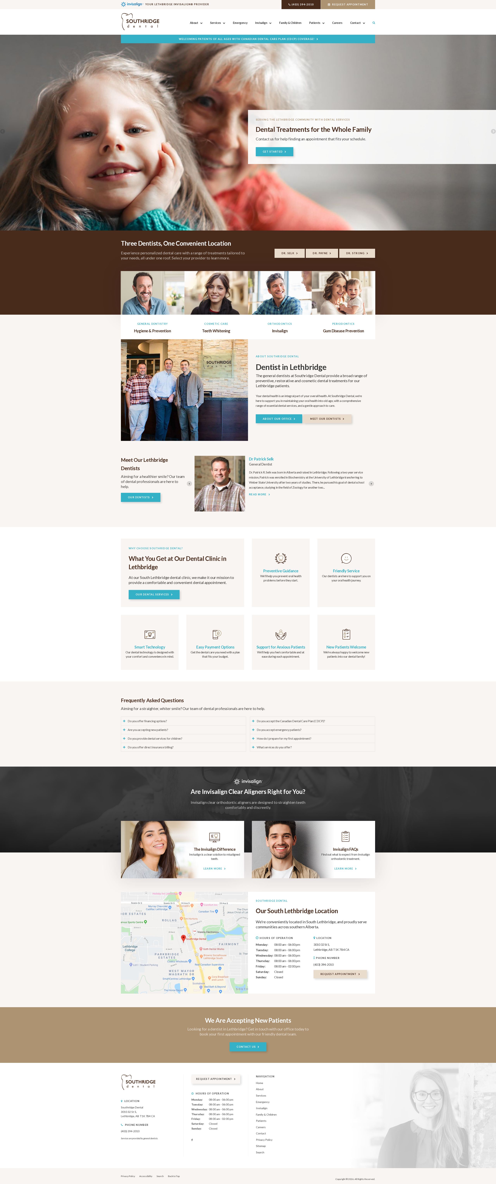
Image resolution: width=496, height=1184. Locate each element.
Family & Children (290, 22)
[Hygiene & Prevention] (152, 293)
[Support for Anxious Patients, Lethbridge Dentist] (281, 641)
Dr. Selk (288, 253)
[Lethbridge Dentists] (346, 565)
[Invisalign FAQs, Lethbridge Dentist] (345, 844)
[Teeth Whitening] (216, 293)
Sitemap (261, 1146)
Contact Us (246, 1046)
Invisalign (261, 22)
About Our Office (277, 418)
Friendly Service (346, 570)
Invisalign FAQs (345, 849)
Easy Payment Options (215, 647)
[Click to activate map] (184, 943)
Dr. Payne (320, 253)
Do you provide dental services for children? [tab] (155, 738)
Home (259, 1083)
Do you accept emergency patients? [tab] (279, 729)
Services (215, 22)
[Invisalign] (280, 293)
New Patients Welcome (346, 647)
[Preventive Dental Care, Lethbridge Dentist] (281, 565)
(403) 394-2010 (303, 4)
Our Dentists (139, 497)
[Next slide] (371, 483)
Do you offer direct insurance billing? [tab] (151, 747)
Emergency (240, 22)
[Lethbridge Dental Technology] (150, 641)
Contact (355, 22)
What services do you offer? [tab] (274, 747)
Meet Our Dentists (325, 418)
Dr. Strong (355, 253)
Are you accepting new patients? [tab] (148, 729)
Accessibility (145, 1176)
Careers (337, 22)
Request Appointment (349, 4)
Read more (258, 497)
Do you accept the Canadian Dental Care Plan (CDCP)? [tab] (291, 721)
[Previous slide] (189, 483)
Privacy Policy (264, 1139)
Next (493, 132)
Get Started (273, 151)
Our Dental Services (152, 594)
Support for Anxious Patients (281, 647)
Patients (314, 22)
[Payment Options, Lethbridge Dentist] (215, 641)
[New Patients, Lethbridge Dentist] (346, 641)
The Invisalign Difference (215, 849)
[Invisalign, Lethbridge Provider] (214, 844)
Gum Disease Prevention (343, 330)
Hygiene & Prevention (152, 330)
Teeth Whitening (216, 330)
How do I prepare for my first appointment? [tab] (284, 738)
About (194, 22)
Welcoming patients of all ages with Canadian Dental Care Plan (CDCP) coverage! (246, 39)
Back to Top (174, 1176)
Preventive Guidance (280, 570)
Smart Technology (149, 647)
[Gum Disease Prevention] (343, 293)
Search (260, 1152)
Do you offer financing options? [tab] (147, 721)
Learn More (212, 868)
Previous (3, 132)
